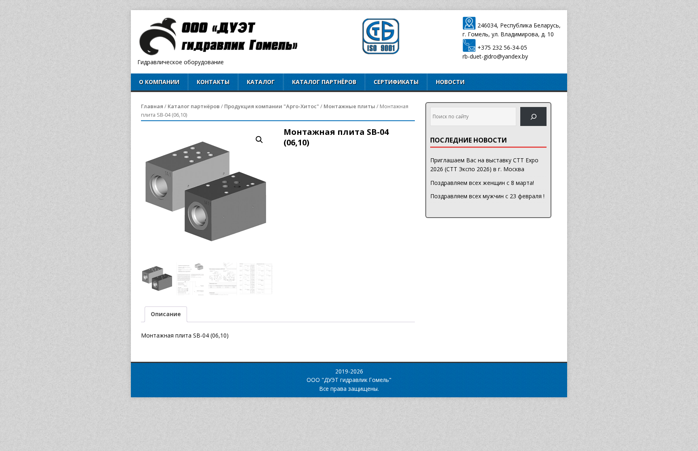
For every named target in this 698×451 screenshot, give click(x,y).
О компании (159, 82)
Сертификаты (396, 82)
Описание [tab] (166, 314)
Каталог (261, 82)
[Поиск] (533, 116)
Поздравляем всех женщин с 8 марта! (482, 183)
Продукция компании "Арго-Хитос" (271, 106)
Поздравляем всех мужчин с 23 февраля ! (487, 196)
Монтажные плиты (349, 106)
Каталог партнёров (324, 82)
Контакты (213, 82)
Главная (152, 106)
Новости (450, 82)
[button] (259, 139)
